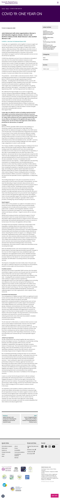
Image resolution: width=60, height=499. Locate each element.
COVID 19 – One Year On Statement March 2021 (14, 41)
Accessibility (17, 450)
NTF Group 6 (30, 453)
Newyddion (45, 59)
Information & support (7, 446)
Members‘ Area (30, 449)
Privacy (16, 448)
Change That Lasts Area (32, 446)
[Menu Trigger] (57, 2)
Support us (4, 450)
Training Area (30, 451)
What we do (4, 448)
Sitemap (16, 457)
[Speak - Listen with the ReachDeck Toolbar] (3, 496)
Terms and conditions (19, 452)
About (3, 454)
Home (3, 8)
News (7, 8)
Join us (16, 446)
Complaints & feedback (17, 455)
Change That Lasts (6, 452)
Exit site (54, 495)
